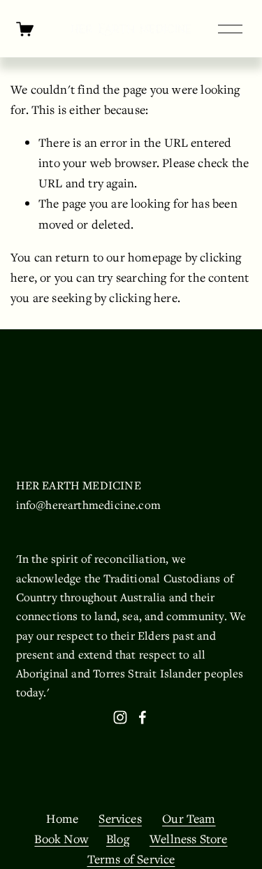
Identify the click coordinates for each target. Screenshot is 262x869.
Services (120, 818)
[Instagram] (120, 717)
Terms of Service (131, 859)
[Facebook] (143, 717)
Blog (117, 839)
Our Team (188, 818)
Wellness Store (189, 839)
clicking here (143, 297)
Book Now (61, 839)
